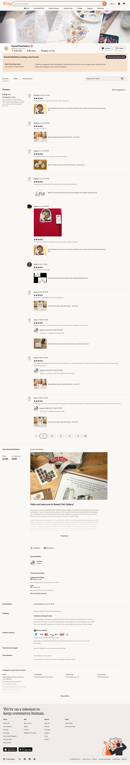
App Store (10, 749)
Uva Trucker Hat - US (72, 677)
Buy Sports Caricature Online (11, 681)
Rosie (35, 320)
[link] (36, 436)
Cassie (36, 151)
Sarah (35, 264)
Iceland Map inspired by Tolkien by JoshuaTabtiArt (13, 678)
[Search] (104, 3)
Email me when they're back (116, 57)
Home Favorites (54, 8)
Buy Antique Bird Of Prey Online (12, 692)
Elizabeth (37, 95)
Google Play (25, 749)
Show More (65, 696)
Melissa (36, 178)
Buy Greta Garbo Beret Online (43, 677)
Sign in (112, 3)
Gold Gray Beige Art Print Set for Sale (14, 687)
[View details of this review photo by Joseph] (48, 222)
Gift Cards (100, 8)
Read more (64, 536)
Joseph (36, 206)
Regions (124, 759)
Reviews (5, 79)
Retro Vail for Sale (103, 677)
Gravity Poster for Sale (9, 684)
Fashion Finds (68, 8)
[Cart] (123, 3)
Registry (90, 8)
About (16, 79)
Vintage (79, 8)
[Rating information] (12, 51)
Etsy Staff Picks (39, 8)
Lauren (42, 330)
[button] (106, 48)
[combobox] (57, 3)
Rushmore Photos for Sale (10, 689)
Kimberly (36, 123)
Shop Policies (27, 79)
